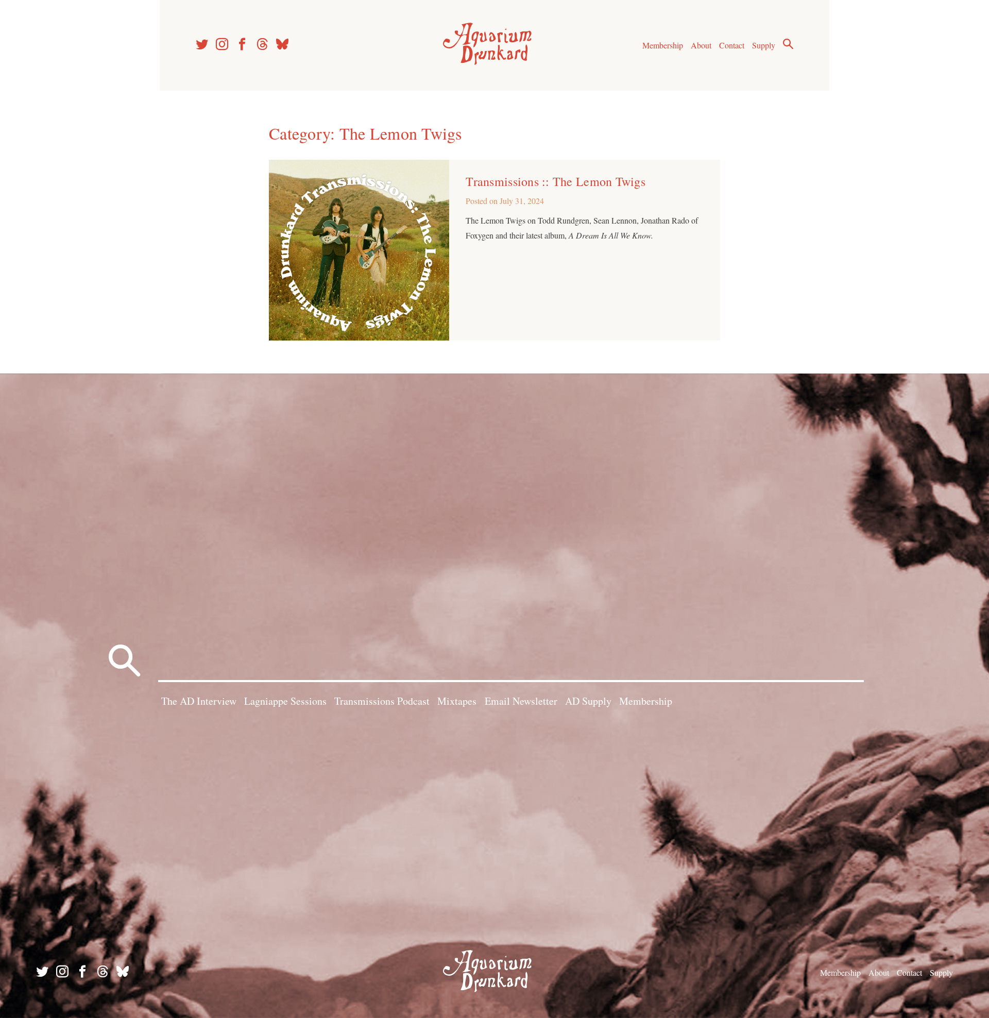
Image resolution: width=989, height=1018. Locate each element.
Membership (662, 45)
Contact (731, 45)
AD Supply (588, 701)
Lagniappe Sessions (285, 701)
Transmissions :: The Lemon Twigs (555, 181)
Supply (763, 45)
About (701, 45)
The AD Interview (198, 701)
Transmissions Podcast (382, 701)
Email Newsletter (521, 701)
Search (788, 44)
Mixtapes (456, 701)
